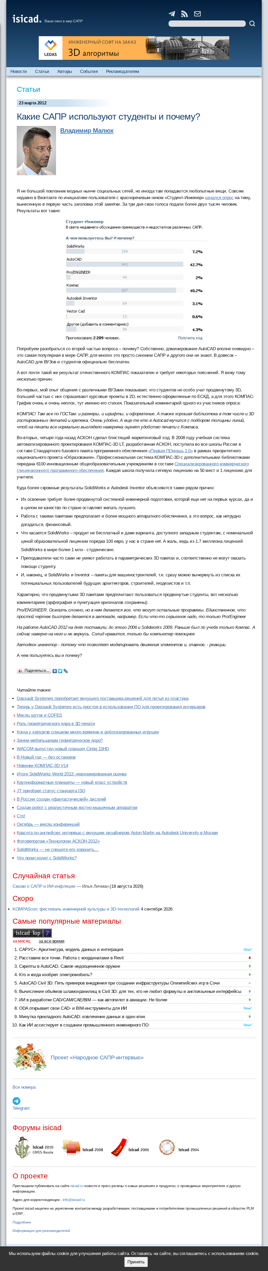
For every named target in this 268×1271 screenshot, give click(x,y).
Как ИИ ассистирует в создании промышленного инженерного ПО (83, 1025)
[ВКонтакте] (55, 670)
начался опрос (219, 197)
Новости (18, 71)
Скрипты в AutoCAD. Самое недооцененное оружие (69, 966)
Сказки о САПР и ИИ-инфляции (44, 886)
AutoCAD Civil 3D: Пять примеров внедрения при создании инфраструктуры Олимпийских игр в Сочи (119, 983)
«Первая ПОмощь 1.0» (170, 450)
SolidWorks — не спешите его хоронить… (58, 849)
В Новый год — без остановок (46, 757)
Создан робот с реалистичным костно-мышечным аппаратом (77, 807)
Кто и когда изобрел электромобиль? (55, 974)
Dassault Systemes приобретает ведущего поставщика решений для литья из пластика (102, 698)
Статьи (42, 71)
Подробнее (22, 1222)
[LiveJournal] (66, 670)
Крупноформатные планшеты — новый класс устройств (72, 782)
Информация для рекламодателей (41, 1231)
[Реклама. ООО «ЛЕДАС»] (134, 48)
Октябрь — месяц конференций (48, 824)
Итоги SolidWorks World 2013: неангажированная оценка (71, 774)
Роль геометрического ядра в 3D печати (56, 723)
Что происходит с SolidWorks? (47, 857)
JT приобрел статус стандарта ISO (51, 790)
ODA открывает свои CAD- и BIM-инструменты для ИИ (73, 1008)
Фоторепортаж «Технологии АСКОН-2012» (58, 841)
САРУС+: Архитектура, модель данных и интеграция (71, 949)
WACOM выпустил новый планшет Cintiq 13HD (63, 748)
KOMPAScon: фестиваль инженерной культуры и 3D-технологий (76, 909)
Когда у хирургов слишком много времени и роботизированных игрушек (88, 732)
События (89, 71)
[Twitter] (60, 670)
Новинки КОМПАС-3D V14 (42, 765)
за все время (51, 941)
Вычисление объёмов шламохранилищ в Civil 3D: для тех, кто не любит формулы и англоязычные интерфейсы (130, 991)
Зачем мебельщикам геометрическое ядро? (60, 740)
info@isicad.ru (74, 1200)
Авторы (64, 71)
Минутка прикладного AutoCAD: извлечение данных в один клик (82, 1016)
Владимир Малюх (87, 130)
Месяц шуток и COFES (39, 715)
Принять (136, 1261)
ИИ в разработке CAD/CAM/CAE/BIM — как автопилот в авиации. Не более (93, 999)
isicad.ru (76, 1186)
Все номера (24, 1087)
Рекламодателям (122, 71)
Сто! (21, 815)
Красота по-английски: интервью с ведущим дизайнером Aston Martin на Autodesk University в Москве (117, 832)
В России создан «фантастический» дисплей (61, 799)
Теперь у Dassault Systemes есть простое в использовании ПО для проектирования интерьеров (111, 706)
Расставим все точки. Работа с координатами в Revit (71, 957)
